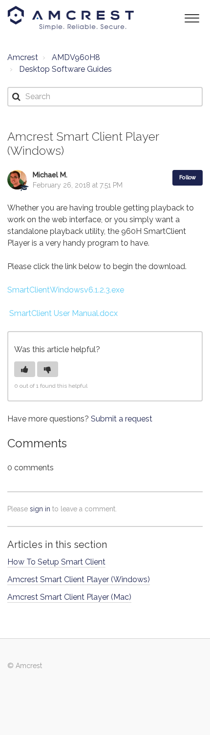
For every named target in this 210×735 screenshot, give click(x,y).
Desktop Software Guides (65, 69)
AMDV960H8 (76, 57)
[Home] (70, 18)
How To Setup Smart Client (56, 562)
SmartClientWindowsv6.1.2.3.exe (65, 289)
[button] (192, 17)
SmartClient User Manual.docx (63, 313)
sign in (40, 509)
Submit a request (121, 418)
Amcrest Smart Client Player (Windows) (78, 579)
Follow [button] (187, 177)
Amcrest (22, 57)
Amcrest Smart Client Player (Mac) (69, 597)
